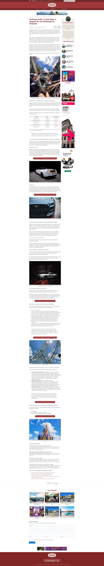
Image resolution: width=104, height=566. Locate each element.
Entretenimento (63, 9)
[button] (46, 561)
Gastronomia (52, 9)
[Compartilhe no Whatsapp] (57, 27)
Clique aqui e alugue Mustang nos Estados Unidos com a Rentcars (45, 194)
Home (37, 9)
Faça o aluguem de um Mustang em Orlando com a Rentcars (45, 300)
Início (30, 16)
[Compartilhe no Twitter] (56, 27)
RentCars (49, 294)
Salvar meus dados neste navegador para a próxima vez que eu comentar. (41, 539)
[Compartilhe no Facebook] (54, 27)
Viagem (43, 9)
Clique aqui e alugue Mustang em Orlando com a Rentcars (45, 416)
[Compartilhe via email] (58, 27)
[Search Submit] (73, 86)
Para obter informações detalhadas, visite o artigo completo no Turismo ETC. (47, 461)
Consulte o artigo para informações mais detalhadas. (50, 467)
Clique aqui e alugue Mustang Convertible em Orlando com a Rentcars (45, 158)
